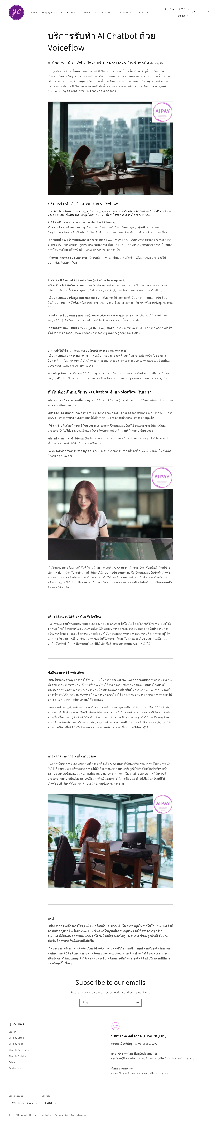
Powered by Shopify (27, 1115)
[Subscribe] (137, 1003)
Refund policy (45, 1115)
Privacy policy (61, 1115)
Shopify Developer (19, 1050)
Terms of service (78, 1115)
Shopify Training (18, 1056)
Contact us (15, 1068)
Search (12, 1031)
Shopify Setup (16, 1038)
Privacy (12, 1062)
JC (17, 1115)
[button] (52, 12)
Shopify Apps (16, 1044)
